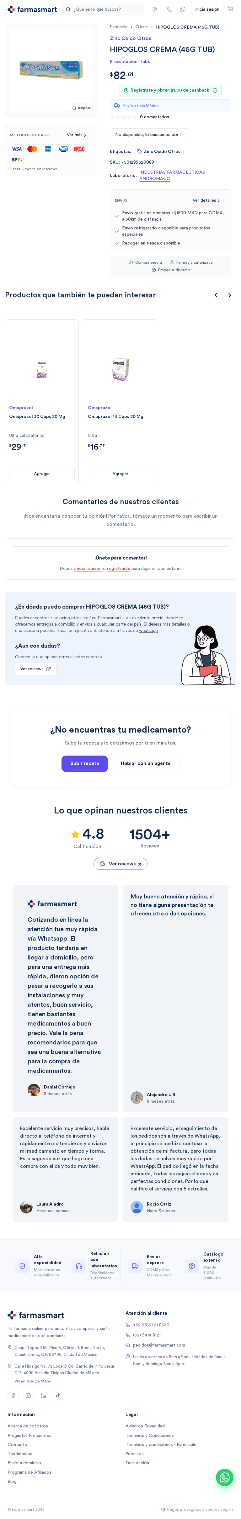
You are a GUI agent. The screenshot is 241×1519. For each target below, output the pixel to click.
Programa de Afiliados (29, 1472)
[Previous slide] (216, 295)
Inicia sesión (207, 9)
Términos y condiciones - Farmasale (161, 1445)
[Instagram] (28, 1395)
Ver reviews (32, 669)
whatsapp (148, 630)
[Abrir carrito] (230, 8)
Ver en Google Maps (32, 1381)
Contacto (17, 1445)
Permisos (135, 1454)
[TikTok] (58, 1395)
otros (142, 27)
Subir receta (84, 763)
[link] (187, 27)
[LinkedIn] (43, 1395)
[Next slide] (229, 295)
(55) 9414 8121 (147, 1335)
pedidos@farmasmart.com (159, 1345)
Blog (12, 1481)
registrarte (118, 568)
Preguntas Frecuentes (29, 1435)
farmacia (118, 27)
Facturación (137, 1463)
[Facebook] (13, 1395)
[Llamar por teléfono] (169, 9)
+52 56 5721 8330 (151, 1325)
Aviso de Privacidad (145, 1426)
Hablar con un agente (146, 763)
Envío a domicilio (24, 1463)
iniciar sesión (88, 568)
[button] (154, 9)
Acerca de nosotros (28, 1426)
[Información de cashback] (214, 90)
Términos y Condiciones (150, 1435)
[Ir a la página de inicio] (32, 9)
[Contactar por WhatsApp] (182, 9)
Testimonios (20, 1454)
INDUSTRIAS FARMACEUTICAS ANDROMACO (172, 175)
